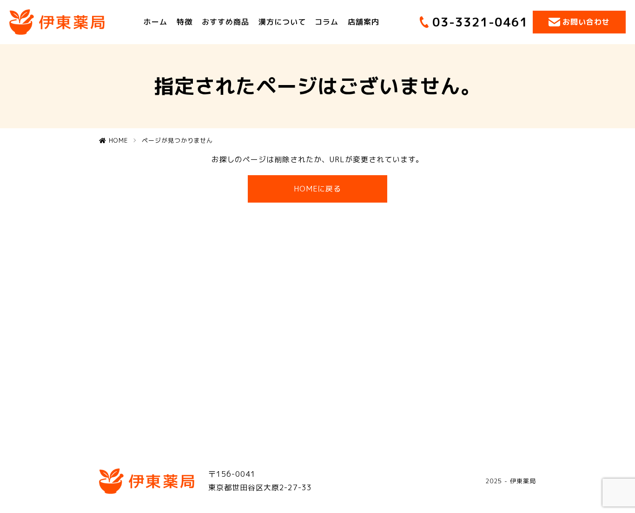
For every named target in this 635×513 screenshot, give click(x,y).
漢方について (282, 22)
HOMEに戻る (318, 189)
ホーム (155, 22)
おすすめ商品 (225, 22)
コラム (326, 22)
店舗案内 (363, 22)
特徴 (184, 22)
